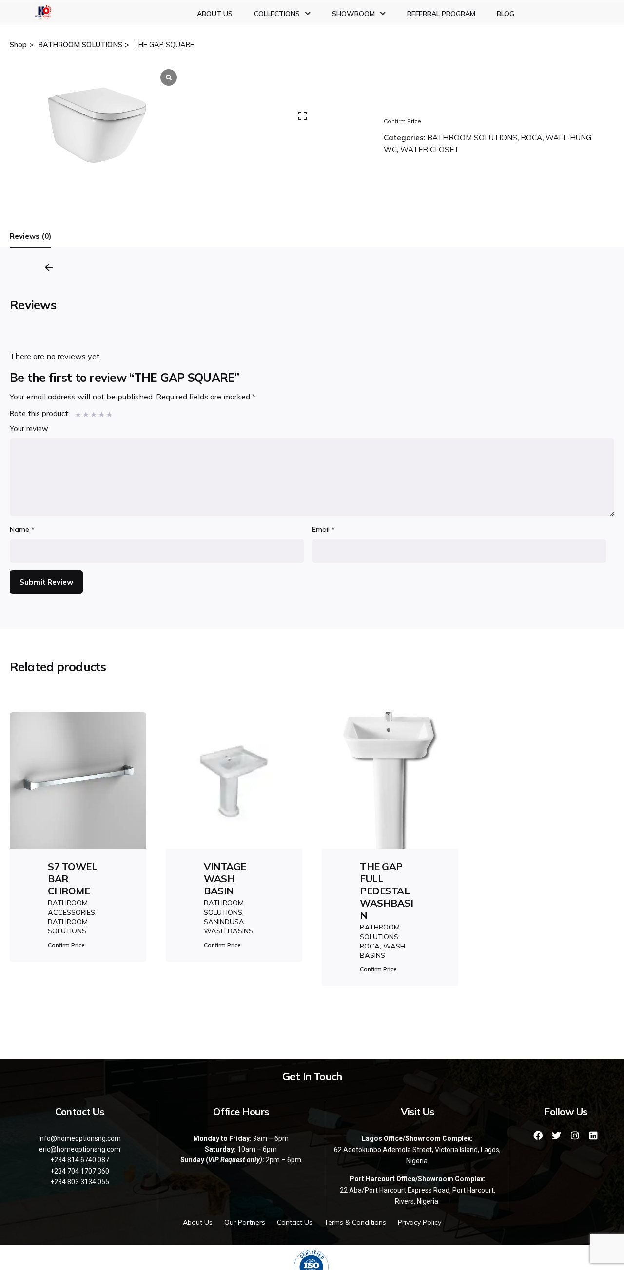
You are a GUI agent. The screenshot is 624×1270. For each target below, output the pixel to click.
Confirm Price (402, 121)
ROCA (531, 137)
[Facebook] (538, 1135)
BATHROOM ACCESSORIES (71, 907)
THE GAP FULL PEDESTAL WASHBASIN (386, 890)
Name (22, 529)
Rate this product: (40, 413)
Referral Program (441, 13)
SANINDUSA (224, 921)
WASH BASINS (228, 931)
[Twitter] (556, 1135)
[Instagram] (575, 1135)
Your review (29, 428)
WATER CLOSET (429, 149)
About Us (215, 13)
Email (323, 529)
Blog (505, 13)
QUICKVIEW (78, 806)
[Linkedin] (594, 1135)
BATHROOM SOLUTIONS (472, 137)
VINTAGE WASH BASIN (225, 878)
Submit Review (46, 582)
